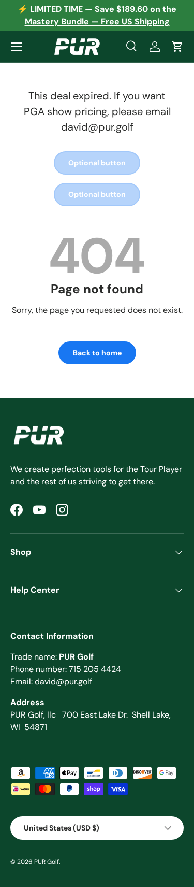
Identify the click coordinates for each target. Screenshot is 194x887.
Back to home (97, 352)
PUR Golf (46, 861)
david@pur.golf (97, 127)
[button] (177, 46)
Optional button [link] (97, 162)
